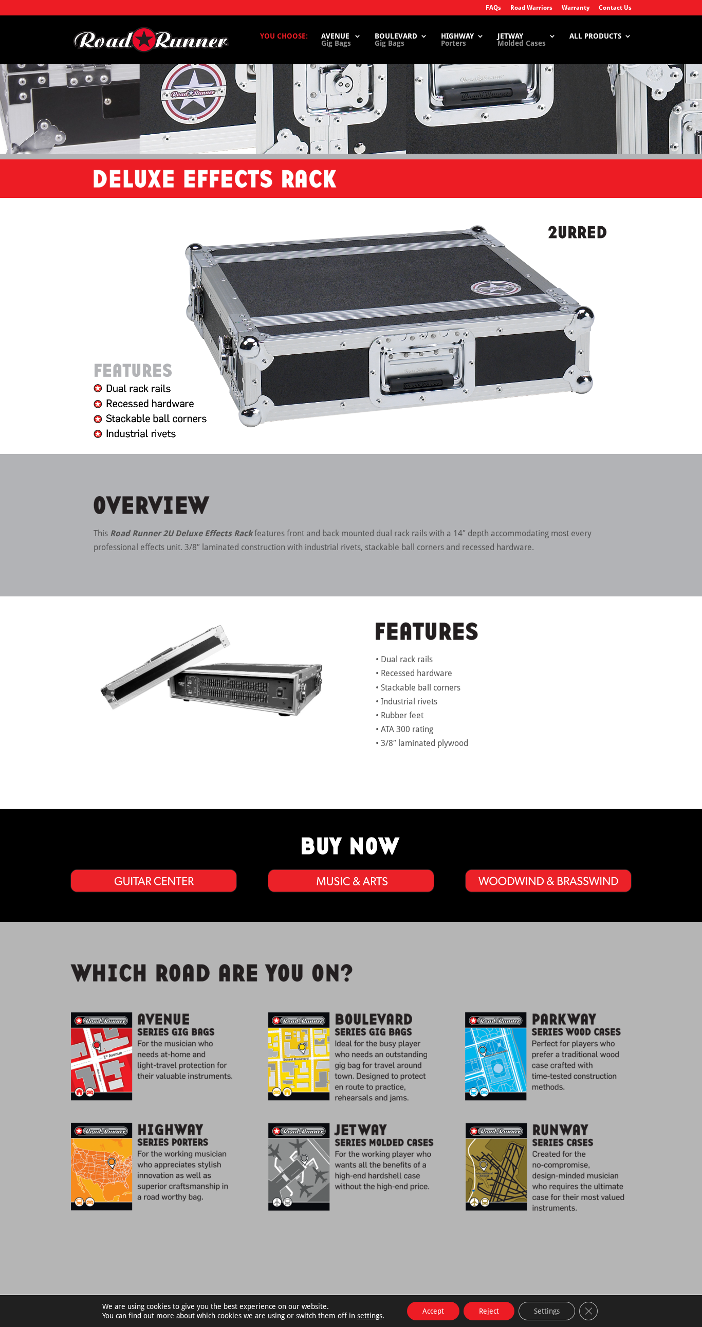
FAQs (493, 8)
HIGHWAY (457, 39)
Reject (489, 1311)
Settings (547, 1311)
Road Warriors (531, 8)
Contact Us (615, 8)
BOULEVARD (396, 39)
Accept (433, 1311)
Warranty (575, 8)
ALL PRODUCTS (595, 36)
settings (369, 1316)
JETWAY (521, 39)
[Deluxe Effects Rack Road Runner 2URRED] (211, 721)
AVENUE (336, 39)
